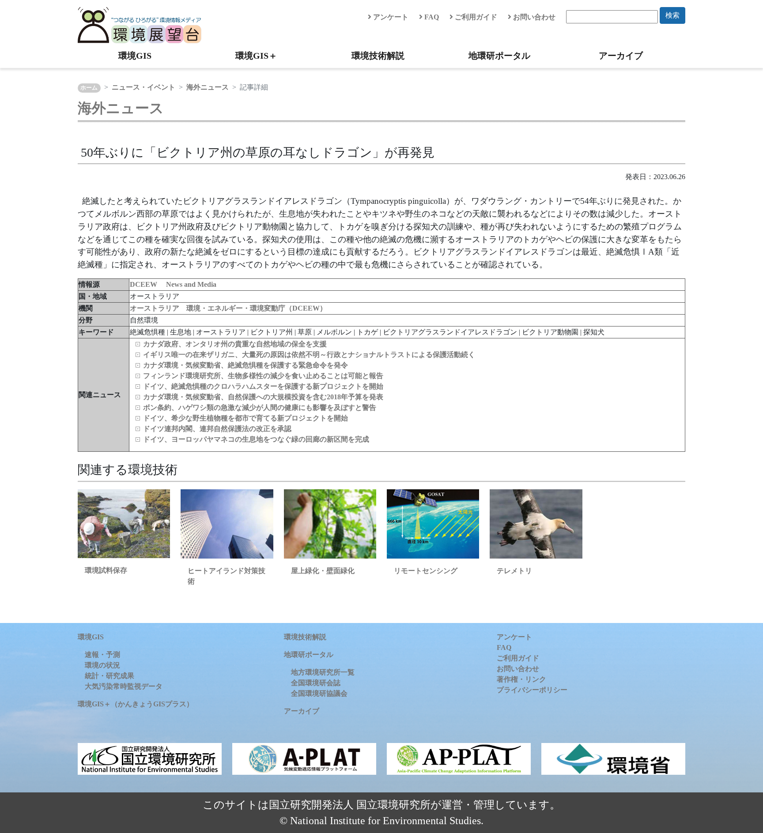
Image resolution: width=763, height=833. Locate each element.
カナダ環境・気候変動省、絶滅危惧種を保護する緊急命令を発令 (245, 365)
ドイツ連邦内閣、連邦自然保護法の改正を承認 (217, 428)
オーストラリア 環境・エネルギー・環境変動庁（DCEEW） (228, 308)
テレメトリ (514, 570)
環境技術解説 (377, 55)
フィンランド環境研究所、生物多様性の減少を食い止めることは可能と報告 (263, 375)
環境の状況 (102, 665)
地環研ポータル (499, 55)
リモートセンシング (425, 570)
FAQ (431, 17)
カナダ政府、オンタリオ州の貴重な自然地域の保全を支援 (235, 344)
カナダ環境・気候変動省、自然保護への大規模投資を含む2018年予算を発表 (263, 397)
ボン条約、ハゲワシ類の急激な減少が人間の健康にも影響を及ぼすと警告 (259, 407)
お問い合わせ (533, 17)
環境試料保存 (106, 570)
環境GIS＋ (256, 55)
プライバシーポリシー (532, 690)
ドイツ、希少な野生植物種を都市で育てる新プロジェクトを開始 (245, 418)
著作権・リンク (521, 679)
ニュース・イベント (143, 87)
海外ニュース (207, 87)
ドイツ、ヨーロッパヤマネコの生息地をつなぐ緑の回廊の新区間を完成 (256, 439)
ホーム (89, 88)
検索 (672, 15)
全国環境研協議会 (319, 693)
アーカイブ (621, 55)
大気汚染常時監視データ (123, 686)
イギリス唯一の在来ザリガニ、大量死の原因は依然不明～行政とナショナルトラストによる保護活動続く (309, 354)
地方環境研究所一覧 (323, 672)
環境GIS (134, 55)
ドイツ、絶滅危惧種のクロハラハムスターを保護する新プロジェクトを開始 (263, 386)
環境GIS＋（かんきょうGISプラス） (135, 704)
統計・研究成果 (109, 675)
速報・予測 (102, 654)
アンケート (389, 17)
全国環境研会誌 (315, 683)
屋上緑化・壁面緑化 (323, 570)
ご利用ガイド (475, 17)
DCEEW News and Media (173, 284)
